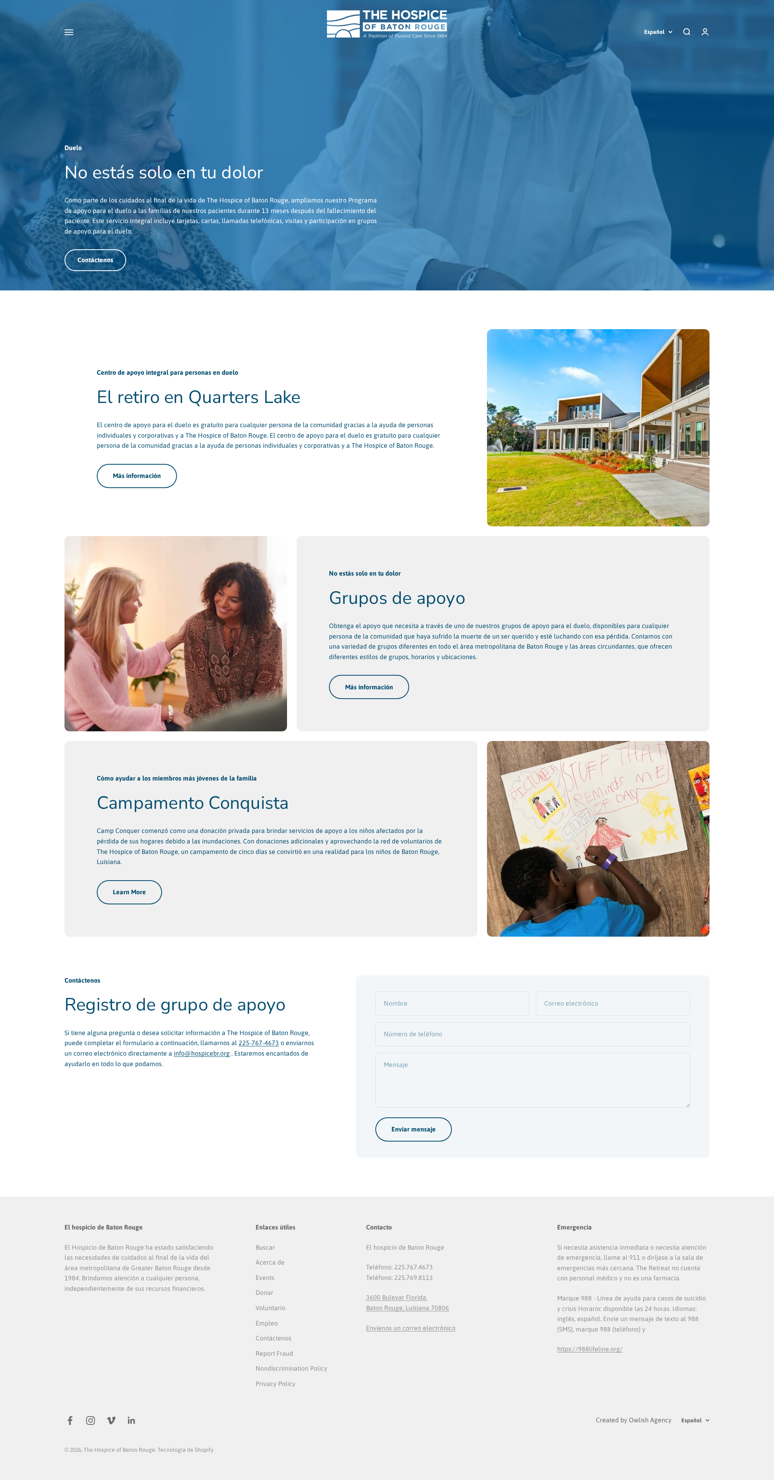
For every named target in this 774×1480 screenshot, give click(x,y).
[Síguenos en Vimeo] (111, 1420)
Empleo (267, 1323)
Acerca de (270, 1262)
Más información (137, 475)
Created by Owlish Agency (634, 1420)
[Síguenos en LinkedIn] (131, 1420)
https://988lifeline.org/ (590, 1349)
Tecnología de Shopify (186, 1450)
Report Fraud (274, 1353)
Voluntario (270, 1307)
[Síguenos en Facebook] (69, 1420)
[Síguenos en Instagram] (90, 1420)
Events (265, 1277)
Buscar (265, 1247)
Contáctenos (95, 259)
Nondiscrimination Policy (291, 1368)
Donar (264, 1292)
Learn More (129, 892)
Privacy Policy (275, 1383)
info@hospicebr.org (202, 1053)
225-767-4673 (259, 1042)
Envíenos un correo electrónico (411, 1328)
